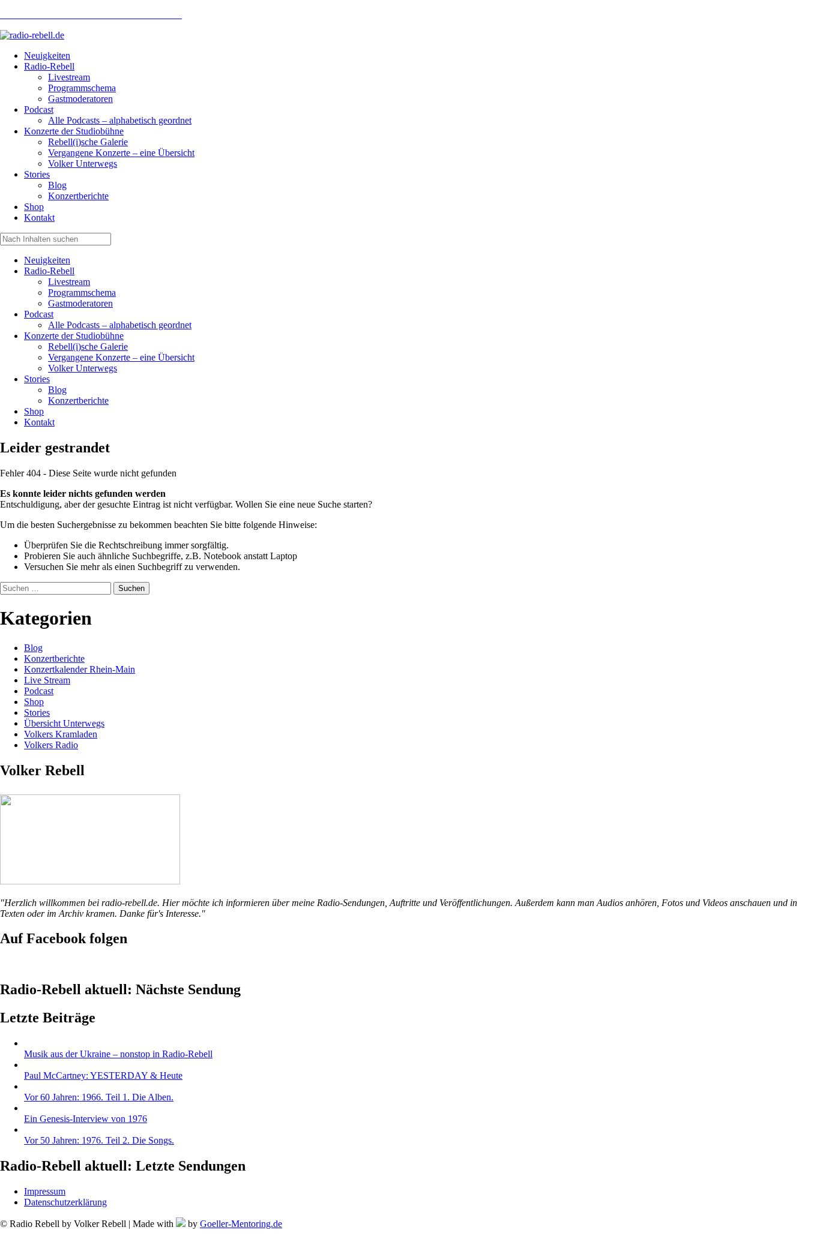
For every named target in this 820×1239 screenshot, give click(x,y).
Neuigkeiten (47, 260)
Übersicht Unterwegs (64, 723)
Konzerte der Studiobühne (74, 336)
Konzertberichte (78, 400)
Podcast (38, 314)
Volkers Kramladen (60, 734)
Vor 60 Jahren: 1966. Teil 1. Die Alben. (98, 1097)
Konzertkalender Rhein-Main (79, 669)
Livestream (69, 282)
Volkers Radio (51, 745)
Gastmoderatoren (80, 303)
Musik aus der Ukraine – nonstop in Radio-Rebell (118, 1054)
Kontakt (39, 422)
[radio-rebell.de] (90, 881)
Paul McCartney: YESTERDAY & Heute (103, 1075)
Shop (34, 411)
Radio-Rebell (49, 271)
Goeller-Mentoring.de (241, 1224)
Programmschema (82, 292)
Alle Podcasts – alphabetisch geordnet (119, 325)
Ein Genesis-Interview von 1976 (85, 1119)
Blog (57, 390)
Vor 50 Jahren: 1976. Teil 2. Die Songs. (99, 1140)
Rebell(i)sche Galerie (88, 346)
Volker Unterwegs (82, 368)
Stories (37, 379)
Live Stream (47, 680)
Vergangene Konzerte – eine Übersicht (121, 357)
